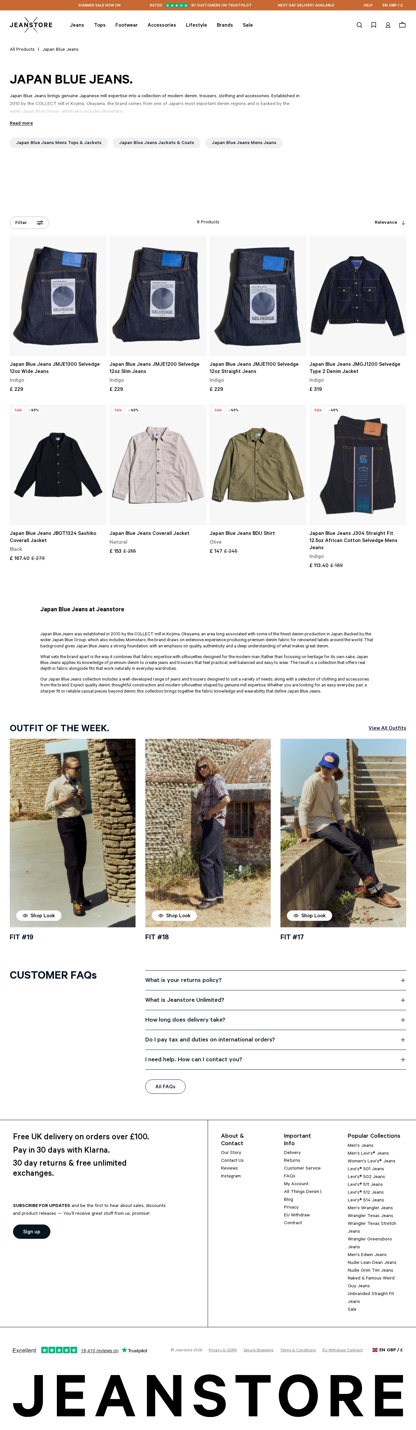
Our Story (231, 1153)
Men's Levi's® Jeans (368, 1154)
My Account (296, 1184)
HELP (368, 6)
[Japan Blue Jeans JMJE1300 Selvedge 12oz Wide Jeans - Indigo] (58, 295)
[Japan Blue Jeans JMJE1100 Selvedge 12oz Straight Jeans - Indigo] (258, 295)
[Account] (388, 25)
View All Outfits (387, 729)
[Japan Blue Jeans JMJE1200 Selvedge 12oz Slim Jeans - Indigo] (158, 295)
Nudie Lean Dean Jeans (372, 1263)
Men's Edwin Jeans (367, 1255)
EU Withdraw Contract (342, 1350)
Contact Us (232, 1161)
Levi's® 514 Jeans (366, 1200)
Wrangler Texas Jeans (370, 1216)
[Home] (31, 25)
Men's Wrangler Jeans (370, 1208)
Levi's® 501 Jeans (366, 1169)
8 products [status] (208, 222)
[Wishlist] (373, 25)
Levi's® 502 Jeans (366, 1177)
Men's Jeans (360, 1146)
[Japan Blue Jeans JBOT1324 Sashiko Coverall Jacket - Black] (58, 464)
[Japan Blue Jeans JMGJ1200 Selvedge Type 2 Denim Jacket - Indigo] (357, 295)
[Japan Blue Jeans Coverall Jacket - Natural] (158, 464)
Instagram (231, 1176)
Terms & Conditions (298, 1350)
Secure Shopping (258, 1350)
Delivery (292, 1153)
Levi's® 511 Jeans (365, 1185)
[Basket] (401, 25)
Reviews (229, 1169)
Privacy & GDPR (223, 1350)
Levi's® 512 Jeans (366, 1193)
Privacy (291, 1208)
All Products (22, 50)
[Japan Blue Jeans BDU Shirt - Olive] (258, 464)
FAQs (289, 1176)
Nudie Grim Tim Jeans (370, 1271)
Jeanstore (183, 1350)
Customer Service (302, 1169)
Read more (21, 123)
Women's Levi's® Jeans (372, 1161)
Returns (292, 1161)
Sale (352, 1310)
